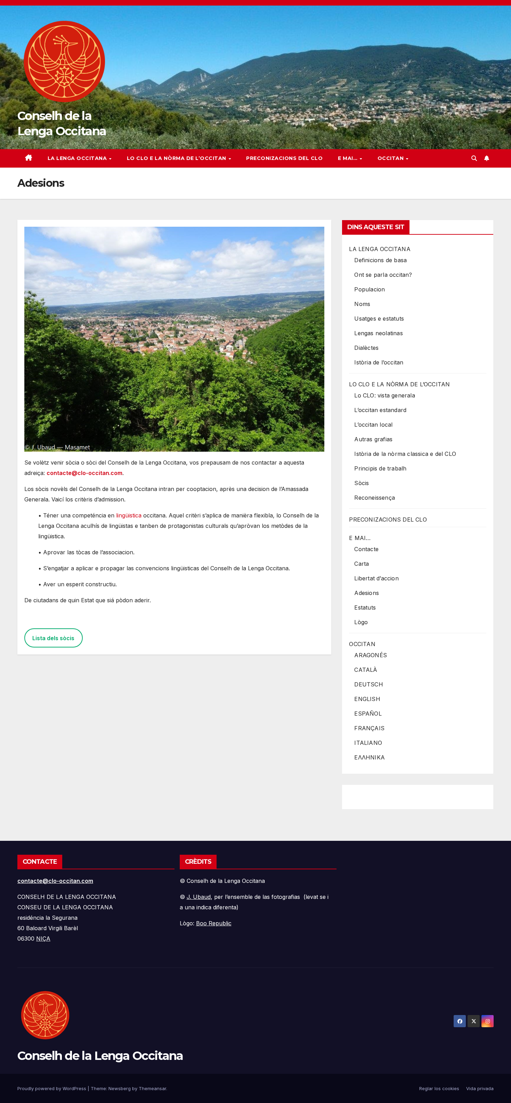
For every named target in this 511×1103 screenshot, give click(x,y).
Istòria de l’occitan (378, 362)
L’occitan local (373, 424)
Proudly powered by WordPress (52, 1088)
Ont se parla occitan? (383, 274)
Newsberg (119, 1088)
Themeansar (152, 1088)
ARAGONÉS (370, 655)
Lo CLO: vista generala (384, 395)
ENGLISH (367, 698)
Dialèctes (366, 347)
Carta (361, 563)
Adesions (366, 592)
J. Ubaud (199, 896)
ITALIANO (368, 742)
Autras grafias (373, 439)
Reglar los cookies (439, 1088)
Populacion (369, 289)
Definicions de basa (380, 260)
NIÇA (43, 938)
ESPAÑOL (367, 713)
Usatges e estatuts (379, 318)
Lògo (361, 622)
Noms (362, 303)
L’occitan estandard (380, 409)
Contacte (366, 549)
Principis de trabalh (380, 468)
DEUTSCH (368, 684)
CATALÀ (365, 669)
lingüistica (128, 515)
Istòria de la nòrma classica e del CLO (405, 453)
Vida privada (480, 1088)
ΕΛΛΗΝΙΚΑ (369, 757)
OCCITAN (391, 158)
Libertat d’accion (376, 578)
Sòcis (361, 483)
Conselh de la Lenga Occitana (100, 1055)
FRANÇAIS (369, 728)
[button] (474, 158)
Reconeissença (374, 497)
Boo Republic (214, 923)
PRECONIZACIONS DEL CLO (284, 158)
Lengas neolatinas (378, 333)
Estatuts (365, 607)
